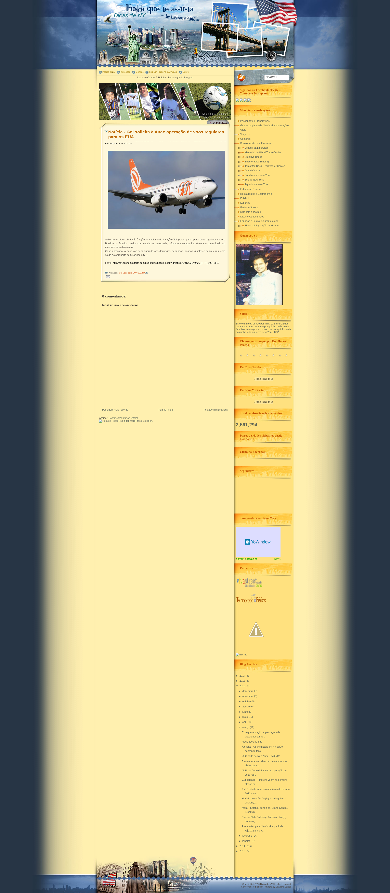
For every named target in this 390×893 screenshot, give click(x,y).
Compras (245, 138)
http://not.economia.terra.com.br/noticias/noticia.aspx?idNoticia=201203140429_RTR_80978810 (166, 263)
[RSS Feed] (241, 77)
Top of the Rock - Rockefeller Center (265, 166)
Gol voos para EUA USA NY (132, 273)
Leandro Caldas (283, 886)
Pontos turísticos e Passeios (255, 143)
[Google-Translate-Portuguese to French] (247, 357)
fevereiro (247, 835)
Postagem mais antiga (216, 409)
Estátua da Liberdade (257, 147)
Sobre (186, 72)
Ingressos (125, 72)
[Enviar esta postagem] (107, 276)
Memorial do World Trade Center (263, 152)
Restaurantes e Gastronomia (256, 193)
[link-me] (241, 654)
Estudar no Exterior (250, 189)
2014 (242, 675)
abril (245, 722)
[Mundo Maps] (256, 649)
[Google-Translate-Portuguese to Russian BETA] (280, 357)
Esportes (245, 202)
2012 (242, 686)
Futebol (244, 198)
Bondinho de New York (257, 175)
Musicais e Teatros (250, 212)
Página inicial (165, 409)
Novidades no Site (252, 741)
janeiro (246, 841)
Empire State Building (257, 161)
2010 (242, 851)
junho (245, 711)
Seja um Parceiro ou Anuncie (163, 72)
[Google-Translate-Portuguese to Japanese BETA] (267, 357)
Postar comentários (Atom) (123, 418)
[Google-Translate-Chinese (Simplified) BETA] (241, 357)
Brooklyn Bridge (253, 157)
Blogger (188, 77)
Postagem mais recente (115, 409)
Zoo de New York (254, 179)
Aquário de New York (256, 184)
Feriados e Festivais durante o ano (259, 221)
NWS (277, 558)
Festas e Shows (249, 207)
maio (245, 717)
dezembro (248, 691)
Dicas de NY (130, 15)
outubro (246, 701)
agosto (246, 706)
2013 (242, 680)
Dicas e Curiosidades (252, 216)
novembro (248, 696)
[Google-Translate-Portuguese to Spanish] (286, 357)
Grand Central (252, 170)
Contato (140, 72)
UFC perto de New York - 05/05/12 (261, 756)
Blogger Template (263, 886)
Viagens (244, 134)
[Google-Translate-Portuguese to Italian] (260, 357)
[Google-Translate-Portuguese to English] (273, 357)
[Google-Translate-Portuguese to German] (254, 357)
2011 (242, 846)
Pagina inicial (108, 72)
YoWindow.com (246, 558)
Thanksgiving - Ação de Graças (262, 225)
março (246, 727)
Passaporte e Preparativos (255, 121)
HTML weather (258, 542)
